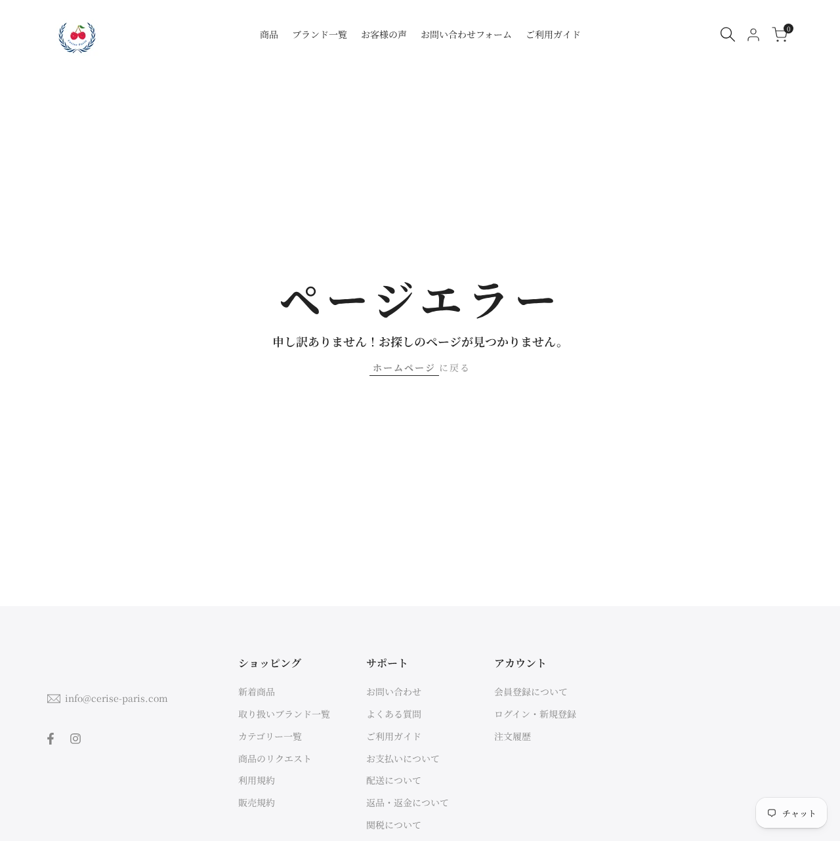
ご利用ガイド (393, 736)
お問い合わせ (393, 691)
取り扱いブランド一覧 (284, 713)
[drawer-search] (728, 34)
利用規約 (256, 780)
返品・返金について (407, 802)
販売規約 (256, 802)
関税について (393, 824)
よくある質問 (393, 713)
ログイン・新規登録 (535, 713)
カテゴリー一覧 (270, 736)
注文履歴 (512, 736)
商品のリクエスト (275, 758)
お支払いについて (403, 758)
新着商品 (256, 691)
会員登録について (531, 691)
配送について (393, 780)
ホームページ (404, 367)
